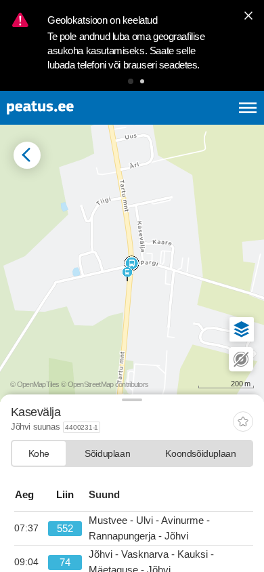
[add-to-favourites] (243, 422)
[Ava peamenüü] (248, 108)
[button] (130, 81)
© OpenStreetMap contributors (104, 384)
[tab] (39, 453)
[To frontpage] (73, 108)
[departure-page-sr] (31, 529)
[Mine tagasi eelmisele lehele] (27, 155)
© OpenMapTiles (34, 384)
